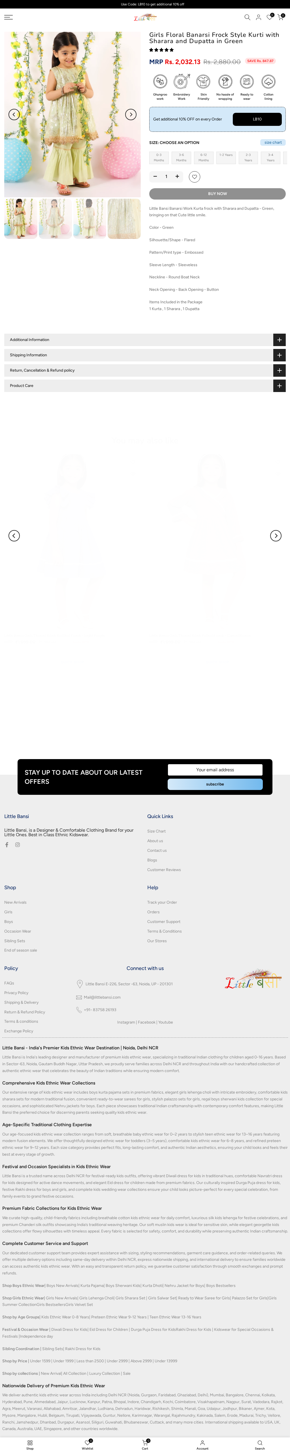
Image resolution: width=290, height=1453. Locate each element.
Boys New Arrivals (62, 1285)
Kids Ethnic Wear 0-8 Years (65, 1317)
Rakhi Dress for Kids (193, 1329)
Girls (8, 912)
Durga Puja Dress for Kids (153, 1329)
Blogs (152, 860)
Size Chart (156, 831)
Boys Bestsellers (221, 1285)
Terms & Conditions (164, 931)
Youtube (165, 1022)
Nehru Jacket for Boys (184, 1285)
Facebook (146, 1022)
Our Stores (157, 941)
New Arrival (51, 1373)
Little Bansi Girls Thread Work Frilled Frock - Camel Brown (200, 635)
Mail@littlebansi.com (102, 997)
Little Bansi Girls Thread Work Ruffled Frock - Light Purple (54, 635)
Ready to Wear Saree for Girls (204, 1298)
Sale (127, 1373)
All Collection (74, 1373)
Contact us (157, 850)
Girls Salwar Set (162, 1298)
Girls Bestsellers (51, 1304)
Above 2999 (141, 1361)
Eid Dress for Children (108, 1329)
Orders (153, 912)
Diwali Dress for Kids (69, 1329)
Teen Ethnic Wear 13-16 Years (175, 1317)
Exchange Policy (18, 1031)
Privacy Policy (16, 992)
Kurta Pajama (92, 1285)
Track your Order (162, 902)
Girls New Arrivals (61, 1298)
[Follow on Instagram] (17, 844)
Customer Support (163, 921)
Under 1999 (63, 1361)
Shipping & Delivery (21, 1002)
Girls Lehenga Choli (96, 1298)
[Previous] (14, 114)
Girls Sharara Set (130, 1298)
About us (155, 840)
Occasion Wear (17, 931)
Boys (8, 921)
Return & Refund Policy (24, 1012)
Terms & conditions (21, 1021)
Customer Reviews (164, 869)
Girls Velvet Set (79, 1304)
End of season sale (20, 950)
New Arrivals (15, 902)
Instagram (126, 1022)
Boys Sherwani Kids (123, 1285)
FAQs (9, 983)
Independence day (36, 1336)
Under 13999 (166, 1361)
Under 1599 (40, 1361)
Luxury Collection (104, 1373)
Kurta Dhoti (152, 1285)
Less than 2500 (90, 1361)
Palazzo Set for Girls (249, 1298)
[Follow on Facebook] (6, 844)
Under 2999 (117, 1361)
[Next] (131, 114)
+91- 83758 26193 (100, 1009)
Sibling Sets (14, 941)
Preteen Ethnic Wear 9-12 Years (119, 1317)
